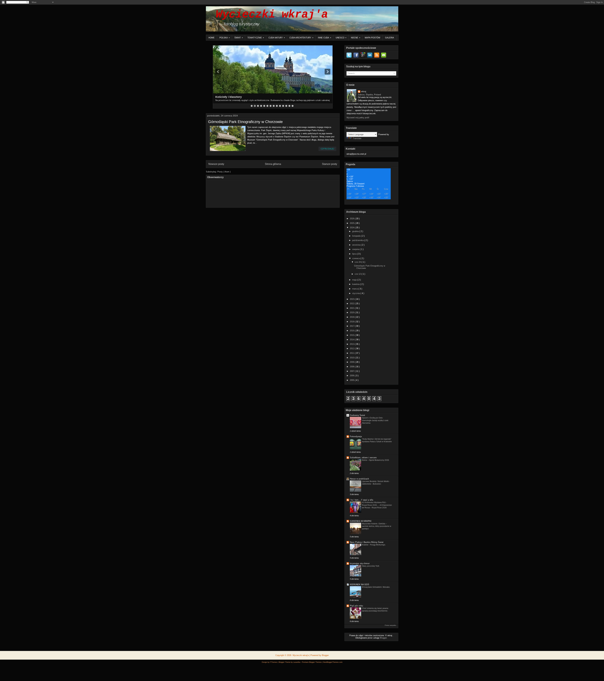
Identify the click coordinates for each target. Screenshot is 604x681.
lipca (354, 254)
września (356, 245)
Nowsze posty (216, 164)
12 (286, 106)
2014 (352, 339)
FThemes (274, 662)
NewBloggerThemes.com (332, 662)
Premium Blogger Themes (312, 662)
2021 (352, 308)
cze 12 (358, 274)
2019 (352, 317)
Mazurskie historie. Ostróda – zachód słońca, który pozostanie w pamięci (376, 526)
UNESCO (341, 37)
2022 (352, 303)
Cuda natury (276, 37)
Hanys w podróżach (359, 479)
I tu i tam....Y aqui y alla (361, 500)
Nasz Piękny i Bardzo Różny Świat (366, 542)
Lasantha (297, 662)
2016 (352, 330)
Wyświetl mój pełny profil (358, 117)
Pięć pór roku (356, 606)
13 (289, 106)
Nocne (355, 37)
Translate (357, 138)
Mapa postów (372, 37)
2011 (352, 353)
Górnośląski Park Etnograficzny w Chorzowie (245, 122)
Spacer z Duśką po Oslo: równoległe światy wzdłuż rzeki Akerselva (375, 420)
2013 (352, 344)
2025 (352, 223)
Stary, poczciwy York (370, 566)
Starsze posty (329, 164)
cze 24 (358, 262)
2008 (352, 366)
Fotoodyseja (356, 436)
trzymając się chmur (360, 563)
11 (283, 106)
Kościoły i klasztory (228, 96)
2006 (352, 375)
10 (280, 106)
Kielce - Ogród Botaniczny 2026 (375, 460)
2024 (352, 227)
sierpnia (356, 249)
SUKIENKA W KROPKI (360, 521)
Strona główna (273, 164)
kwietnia (356, 284)
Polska (224, 37)
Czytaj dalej (327, 149)
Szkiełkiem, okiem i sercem (363, 457)
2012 (352, 348)
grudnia (355, 231)
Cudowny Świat (357, 415)
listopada (356, 236)
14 (293, 106)
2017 (352, 326)
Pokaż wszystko (390, 625)
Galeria (389, 37)
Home (211, 37)
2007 (352, 371)
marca (355, 289)
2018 (352, 321)
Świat (238, 37)
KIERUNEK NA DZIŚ (359, 584)
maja (354, 280)
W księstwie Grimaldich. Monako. (376, 587)
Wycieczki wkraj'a (268, 14)
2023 (352, 299)
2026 (352, 218)
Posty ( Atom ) (224, 172)
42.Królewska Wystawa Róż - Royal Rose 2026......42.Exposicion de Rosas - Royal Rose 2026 (377, 505)
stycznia (356, 293)
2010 (352, 357)
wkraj (363, 91)
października (358, 240)
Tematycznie (255, 37)
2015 (352, 335)
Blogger (383, 638)
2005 (352, 380)
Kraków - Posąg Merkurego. (374, 545)
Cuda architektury (301, 37)
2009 (352, 362)
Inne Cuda (324, 37)
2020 (352, 312)
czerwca (356, 258)
